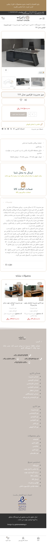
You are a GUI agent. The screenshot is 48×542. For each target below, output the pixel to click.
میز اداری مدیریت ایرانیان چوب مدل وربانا (33, 304)
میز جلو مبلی (34, 453)
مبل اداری (35, 449)
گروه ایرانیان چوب (30, 519)
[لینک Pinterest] (8, 129)
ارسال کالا (35, 479)
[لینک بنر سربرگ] (23, 5)
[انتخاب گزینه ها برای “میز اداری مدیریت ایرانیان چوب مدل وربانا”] (41, 299)
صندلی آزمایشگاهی (32, 394)
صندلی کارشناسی (32, 383)
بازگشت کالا (34, 476)
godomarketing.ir (20, 524)
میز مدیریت (16, 25)
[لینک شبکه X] (11, 129)
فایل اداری (35, 443)
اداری (31, 25)
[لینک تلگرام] (2, 129)
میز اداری (25, 25)
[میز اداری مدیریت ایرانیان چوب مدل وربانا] (34, 291)
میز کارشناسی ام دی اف (30, 397)
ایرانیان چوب (34, 311)
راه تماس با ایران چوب (31, 469)
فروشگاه (37, 25)
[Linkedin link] (5, 129)
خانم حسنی (36, 12)
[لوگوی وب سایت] (23, 18)
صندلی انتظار (34, 390)
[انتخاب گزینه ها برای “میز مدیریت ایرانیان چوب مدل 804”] (20, 299)
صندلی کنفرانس (33, 387)
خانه (43, 25)
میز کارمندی (34, 416)
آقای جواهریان (18, 12)
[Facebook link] (14, 129)
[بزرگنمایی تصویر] (5, 70)
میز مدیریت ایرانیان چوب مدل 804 (12, 304)
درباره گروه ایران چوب (31, 472)
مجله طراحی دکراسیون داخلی (28, 486)
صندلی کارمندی (33, 380)
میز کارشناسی (33, 413)
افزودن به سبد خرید (18, 114)
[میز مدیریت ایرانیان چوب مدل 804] (13, 291)
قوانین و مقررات (33, 482)
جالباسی (35, 446)
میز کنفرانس (34, 420)
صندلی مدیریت (33, 376)
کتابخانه (35, 439)
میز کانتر (35, 423)
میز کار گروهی (33, 427)
